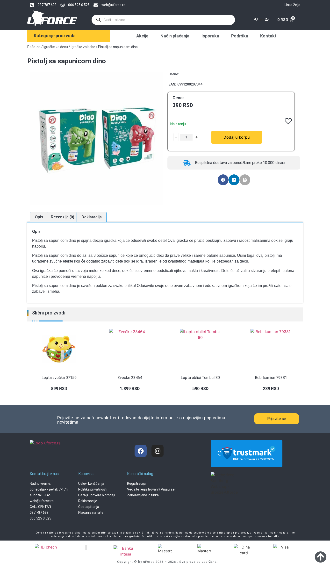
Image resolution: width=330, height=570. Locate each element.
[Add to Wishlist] (172, 137)
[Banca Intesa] (126, 551)
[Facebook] (141, 451)
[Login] (256, 20)
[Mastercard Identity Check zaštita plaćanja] (47, 547)
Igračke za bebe (83, 47)
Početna (34, 47)
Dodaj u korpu (236, 137)
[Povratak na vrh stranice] (321, 557)
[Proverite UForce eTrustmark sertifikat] (246, 463)
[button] (223, 179)
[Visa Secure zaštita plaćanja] (86, 547)
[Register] (267, 20)
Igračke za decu (55, 47)
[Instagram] (157, 451)
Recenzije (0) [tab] (62, 217)
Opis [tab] (39, 217)
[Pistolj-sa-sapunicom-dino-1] (96, 138)
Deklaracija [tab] (91, 217)
